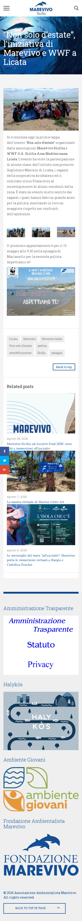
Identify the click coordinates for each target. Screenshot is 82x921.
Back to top (64, 367)
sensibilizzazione (20, 353)
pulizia (42, 346)
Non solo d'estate (20, 346)
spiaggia (56, 353)
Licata (13, 339)
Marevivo (29, 339)
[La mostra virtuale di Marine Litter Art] (41, 471)
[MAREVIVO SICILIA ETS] (41, 8)
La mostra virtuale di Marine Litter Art (35, 502)
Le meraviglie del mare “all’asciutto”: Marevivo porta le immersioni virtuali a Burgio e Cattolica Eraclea (41, 560)
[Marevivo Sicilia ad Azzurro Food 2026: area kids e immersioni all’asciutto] (41, 413)
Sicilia (41, 353)
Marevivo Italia (52, 339)
